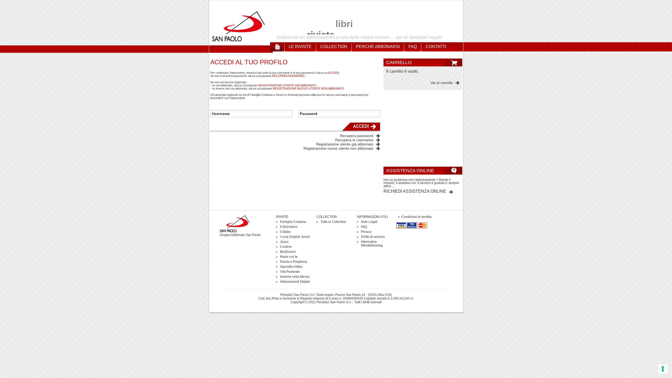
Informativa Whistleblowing (372, 243)
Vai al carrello (441, 83)
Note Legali (369, 222)
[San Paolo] (238, 41)
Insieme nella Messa (294, 277)
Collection (333, 46)
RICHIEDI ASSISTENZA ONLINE (415, 191)
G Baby (285, 232)
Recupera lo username (354, 140)
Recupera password (356, 136)
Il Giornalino (288, 227)
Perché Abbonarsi (378, 46)
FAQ (412, 46)
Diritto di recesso (373, 237)
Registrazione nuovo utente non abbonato (338, 148)
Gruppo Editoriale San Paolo (240, 235)
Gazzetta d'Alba (291, 267)
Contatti (436, 46)
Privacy (366, 232)
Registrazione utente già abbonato (344, 144)
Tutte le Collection (333, 222)
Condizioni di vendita (416, 217)
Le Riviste (300, 46)
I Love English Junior (295, 237)
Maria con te (289, 257)
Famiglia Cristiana (293, 222)
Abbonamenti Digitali (295, 282)
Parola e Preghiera (293, 262)
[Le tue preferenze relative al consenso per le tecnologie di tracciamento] (663, 369)
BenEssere (288, 252)
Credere (286, 247)
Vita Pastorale (290, 272)
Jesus (284, 242)
